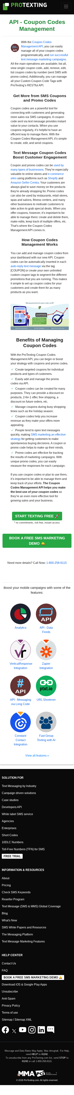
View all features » (37, 755)
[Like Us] (5, 1031)
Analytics (20, 627)
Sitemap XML (23, 1019)
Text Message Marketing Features (23, 941)
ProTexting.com (31, 1080)
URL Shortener (46, 699)
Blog (5, 913)
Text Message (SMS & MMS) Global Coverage (31, 906)
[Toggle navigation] (66, 6)
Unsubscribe (10, 991)
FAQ (5, 970)
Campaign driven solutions (19, 793)
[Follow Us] (14, 1031)
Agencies (8, 821)
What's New (9, 920)
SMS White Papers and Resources (24, 927)
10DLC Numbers (12, 842)
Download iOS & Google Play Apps (24, 984)
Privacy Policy (11, 1005)
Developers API (12, 807)
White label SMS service (17, 814)
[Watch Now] (22, 1031)
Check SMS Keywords (16, 892)
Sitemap (7, 1019)
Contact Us (9, 963)
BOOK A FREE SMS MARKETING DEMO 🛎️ (37, 540)
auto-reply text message (26, 266)
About (5, 878)
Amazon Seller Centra (25, 182)
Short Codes (10, 835)
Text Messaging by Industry (19, 786)
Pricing (6, 885)
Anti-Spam (8, 998)
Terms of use (10, 1012)
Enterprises (9, 828)
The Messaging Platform (17, 934)
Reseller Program (13, 899)
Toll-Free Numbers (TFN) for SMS (23, 849)
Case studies (10, 800)
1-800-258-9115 (56, 562)
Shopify (53, 178)
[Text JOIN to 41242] (50, 1031)
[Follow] (32, 1031)
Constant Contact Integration (20, 740)
